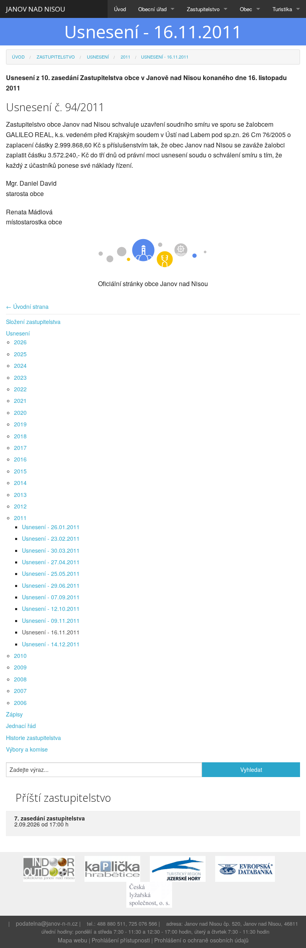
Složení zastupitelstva (33, 322)
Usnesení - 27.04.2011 (51, 562)
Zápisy (14, 714)
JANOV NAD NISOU (35, 9)
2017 (20, 447)
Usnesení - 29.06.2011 (51, 585)
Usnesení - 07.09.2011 (51, 597)
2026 (20, 342)
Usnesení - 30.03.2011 (51, 550)
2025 (20, 354)
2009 (20, 667)
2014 (20, 483)
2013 (20, 495)
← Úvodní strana (27, 306)
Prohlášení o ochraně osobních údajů (201, 940)
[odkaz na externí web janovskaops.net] (53, 868)
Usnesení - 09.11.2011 (51, 620)
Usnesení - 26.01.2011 (51, 527)
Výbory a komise (27, 749)
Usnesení (97, 56)
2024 (20, 365)
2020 (20, 412)
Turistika (282, 9)
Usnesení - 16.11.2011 (51, 632)
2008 (20, 679)
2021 (20, 400)
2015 (20, 471)
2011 (125, 56)
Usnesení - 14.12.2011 (51, 644)
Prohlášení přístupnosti (121, 940)
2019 (20, 424)
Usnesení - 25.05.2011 (51, 573)
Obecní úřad (152, 9)
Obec (246, 9)
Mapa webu (72, 940)
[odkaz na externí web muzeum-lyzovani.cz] (153, 894)
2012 (20, 506)
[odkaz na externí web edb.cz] (249, 868)
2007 (20, 691)
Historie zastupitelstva (33, 738)
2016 (20, 459)
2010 (20, 655)
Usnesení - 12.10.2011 (51, 608)
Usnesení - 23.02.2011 (51, 538)
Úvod (120, 9)
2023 (20, 377)
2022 (20, 389)
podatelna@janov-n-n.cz (47, 923)
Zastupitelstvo (203, 9)
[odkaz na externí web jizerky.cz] (182, 868)
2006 (20, 703)
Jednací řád (21, 726)
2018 (20, 436)
